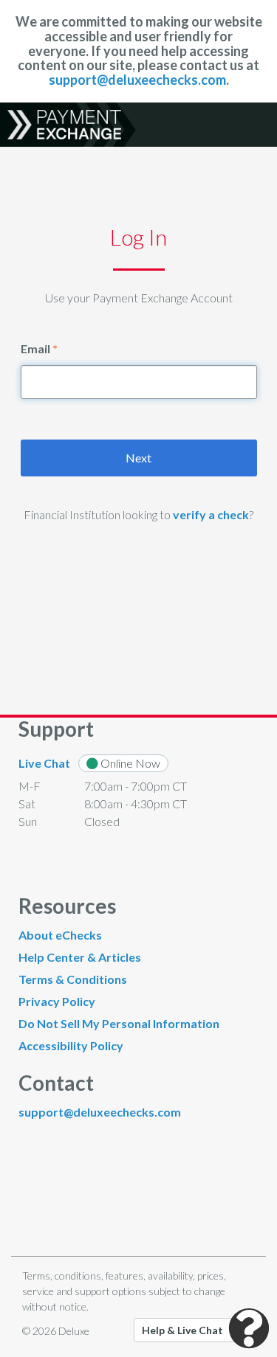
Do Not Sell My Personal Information (118, 1023)
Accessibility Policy (70, 1045)
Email (35, 348)
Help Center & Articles (79, 957)
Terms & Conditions (72, 979)
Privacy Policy (56, 1001)
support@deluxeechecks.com (137, 80)
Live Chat (44, 763)
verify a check (211, 514)
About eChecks (60, 935)
